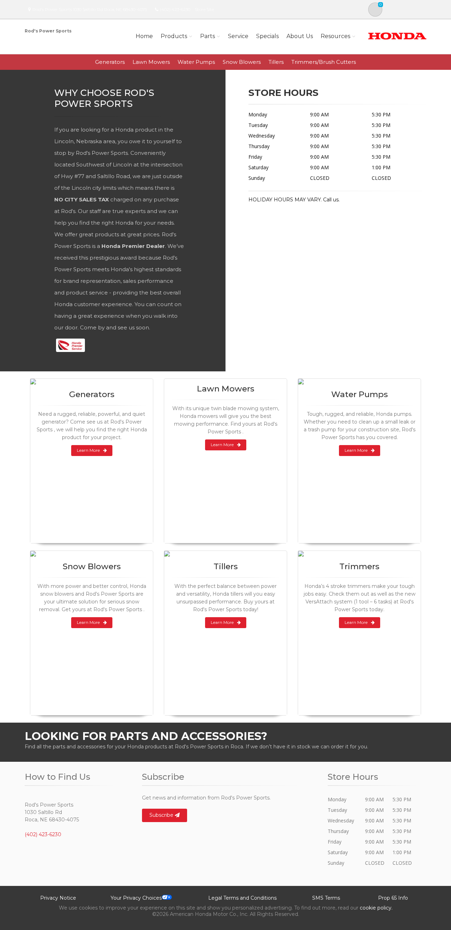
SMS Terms (326, 898)
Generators (110, 62)
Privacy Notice (58, 898)
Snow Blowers (242, 62)
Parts (207, 36)
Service (238, 36)
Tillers (276, 62)
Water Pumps (196, 62)
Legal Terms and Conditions (242, 898)
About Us (299, 36)
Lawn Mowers (151, 62)
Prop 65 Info (393, 898)
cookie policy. (376, 908)
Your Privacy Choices (136, 898)
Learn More (88, 450)
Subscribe (162, 815)
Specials (267, 36)
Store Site (204, 9)
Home (144, 36)
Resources (335, 36)
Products (174, 36)
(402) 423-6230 (175, 9)
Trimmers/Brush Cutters (323, 62)
